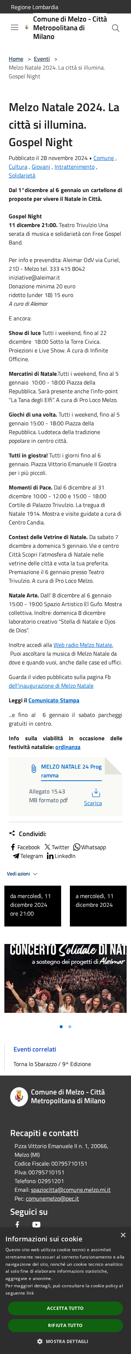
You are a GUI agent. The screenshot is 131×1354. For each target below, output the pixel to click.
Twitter (61, 847)
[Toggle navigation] (14, 27)
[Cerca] (115, 28)
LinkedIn (65, 855)
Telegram (31, 855)
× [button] (123, 1235)
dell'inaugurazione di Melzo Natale (51, 685)
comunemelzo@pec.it (52, 1198)
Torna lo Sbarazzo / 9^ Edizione (52, 1064)
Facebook (28, 847)
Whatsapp (93, 847)
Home (16, 58)
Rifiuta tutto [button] (65, 1325)
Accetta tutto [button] (65, 1308)
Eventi (42, 58)
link (30, 1293)
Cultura (18, 166)
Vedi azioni (19, 874)
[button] (65, 1341)
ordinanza (67, 746)
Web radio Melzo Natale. (83, 644)
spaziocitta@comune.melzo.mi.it (71, 1189)
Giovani (41, 166)
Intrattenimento (75, 166)
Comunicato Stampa (53, 700)
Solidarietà (22, 175)
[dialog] (65, 1291)
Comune (104, 157)
